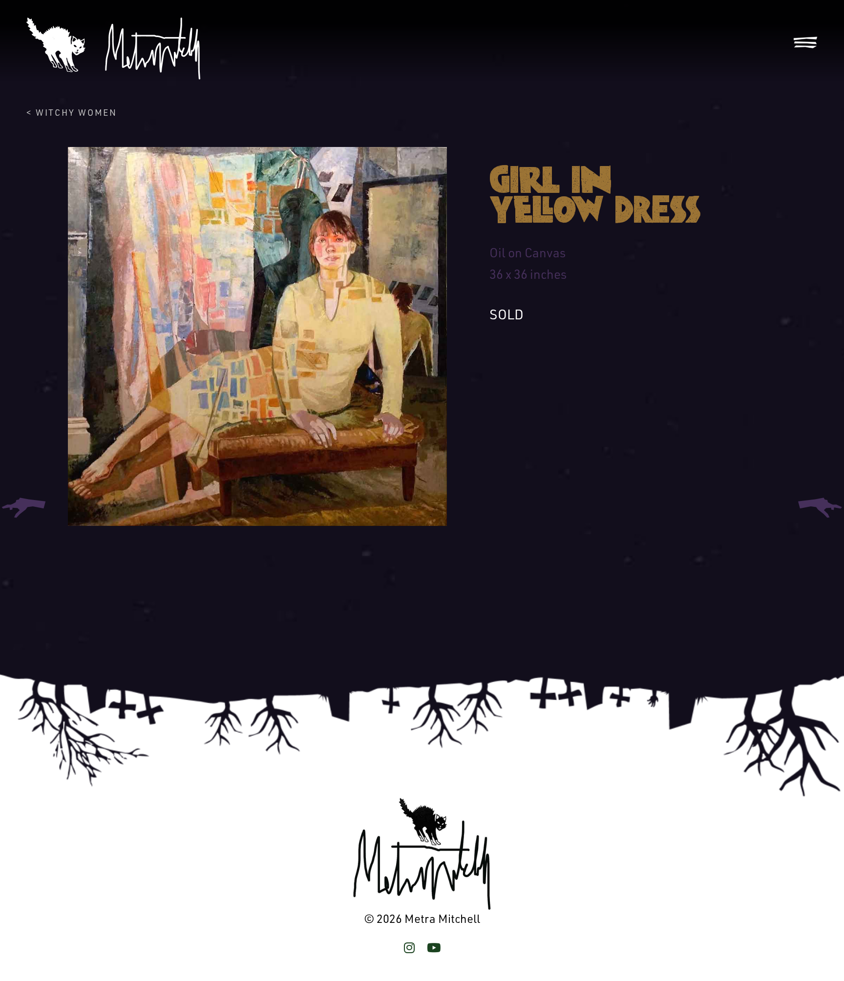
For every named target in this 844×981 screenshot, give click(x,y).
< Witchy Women (71, 112)
